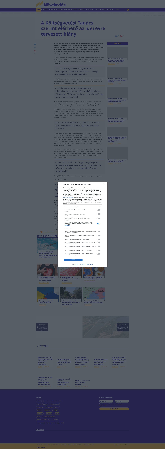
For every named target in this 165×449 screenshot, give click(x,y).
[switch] (98, 210)
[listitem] (82, 207)
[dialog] (82, 224)
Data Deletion (75, 264)
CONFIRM (73, 259)
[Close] (105, 184)
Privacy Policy (90, 264)
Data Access (82, 264)
